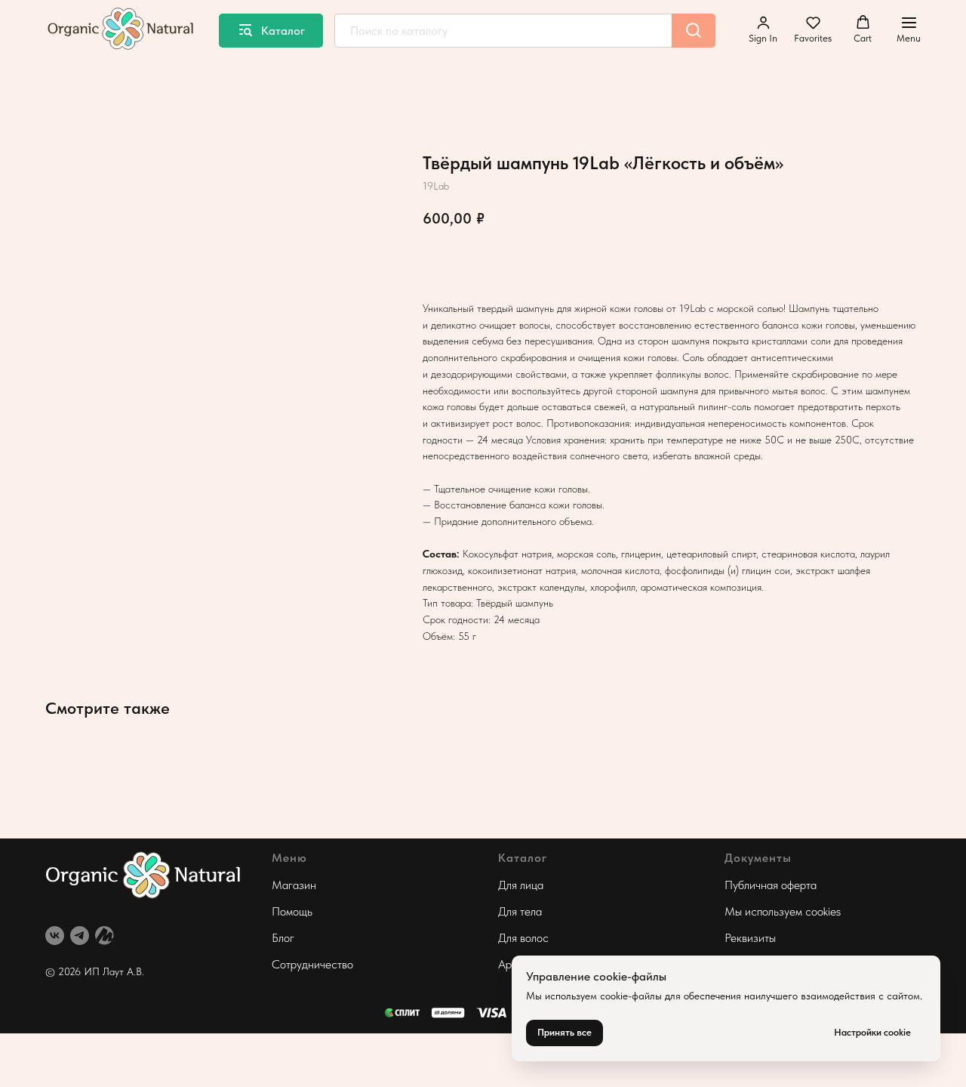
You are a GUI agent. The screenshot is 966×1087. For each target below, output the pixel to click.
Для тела (520, 911)
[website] (104, 935)
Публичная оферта (770, 885)
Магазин (294, 885)
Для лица (520, 885)
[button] (763, 29)
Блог (283, 938)
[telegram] (79, 935)
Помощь (292, 911)
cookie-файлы (631, 996)
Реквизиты (750, 938)
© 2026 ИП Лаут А (89, 971)
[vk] (54, 935)
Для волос (523, 938)
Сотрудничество (312, 964)
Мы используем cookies (782, 911)
